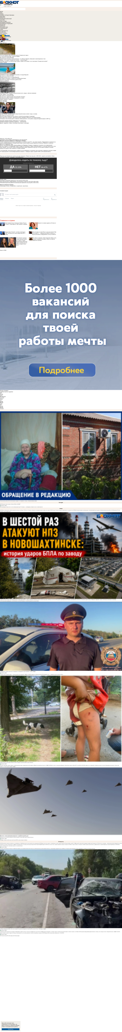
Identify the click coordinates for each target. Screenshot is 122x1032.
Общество (2, 138)
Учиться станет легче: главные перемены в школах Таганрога (57, 844)
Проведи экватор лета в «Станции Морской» (9, 77)
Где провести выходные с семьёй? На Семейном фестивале (13, 78)
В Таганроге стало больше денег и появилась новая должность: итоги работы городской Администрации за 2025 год (25, 118)
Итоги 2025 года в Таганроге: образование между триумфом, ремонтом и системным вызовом (20, 117)
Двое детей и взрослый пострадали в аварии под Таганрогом (85, 843)
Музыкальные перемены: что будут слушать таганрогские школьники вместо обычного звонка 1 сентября (60, 931)
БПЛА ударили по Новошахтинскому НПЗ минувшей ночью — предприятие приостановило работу (46, 674)
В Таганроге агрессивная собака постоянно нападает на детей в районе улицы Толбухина (17, 762)
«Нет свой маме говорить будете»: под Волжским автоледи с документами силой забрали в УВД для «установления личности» (24, 765)
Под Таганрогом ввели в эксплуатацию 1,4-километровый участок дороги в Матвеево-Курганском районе (93, 510)
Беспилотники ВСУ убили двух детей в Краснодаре (10, 935)
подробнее (10, 391)
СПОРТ (1, 29)
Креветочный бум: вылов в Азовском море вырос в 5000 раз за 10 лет (43, 599)
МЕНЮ (1, 11)
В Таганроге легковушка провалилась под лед (10, 180)
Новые (1, 198)
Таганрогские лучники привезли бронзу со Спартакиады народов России (48, 848)
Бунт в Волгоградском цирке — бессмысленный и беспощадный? (13, 674)
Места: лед (16, 185)
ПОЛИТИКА (2, 26)
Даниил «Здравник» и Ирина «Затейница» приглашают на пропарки (104, 599)
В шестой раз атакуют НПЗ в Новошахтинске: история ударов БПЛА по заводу (15, 599)
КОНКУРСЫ (2, 17)
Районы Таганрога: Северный (6, 99)
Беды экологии (3, 42)
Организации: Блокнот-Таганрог (7, 185)
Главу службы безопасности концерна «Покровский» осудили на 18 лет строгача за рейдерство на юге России (21, 931)
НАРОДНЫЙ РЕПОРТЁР (5, 22)
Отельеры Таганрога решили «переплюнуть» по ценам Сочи (62, 510)
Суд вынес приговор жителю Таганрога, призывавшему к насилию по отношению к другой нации (73, 599)
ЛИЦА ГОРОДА (3, 21)
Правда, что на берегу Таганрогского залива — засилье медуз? (13, 60)
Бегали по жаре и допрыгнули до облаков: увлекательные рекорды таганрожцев (17, 116)
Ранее (12, 198)
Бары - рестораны (7, 40)
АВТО (1, 12)
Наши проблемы (3, 100)
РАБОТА (8, 35)
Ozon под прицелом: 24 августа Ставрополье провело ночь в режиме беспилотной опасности (18, 848)
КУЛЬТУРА (2, 20)
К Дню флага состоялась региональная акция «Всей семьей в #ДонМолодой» (31, 844)
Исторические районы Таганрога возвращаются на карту (12, 97)
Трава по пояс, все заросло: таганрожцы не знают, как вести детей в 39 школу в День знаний (57, 843)
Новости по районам (4, 80)
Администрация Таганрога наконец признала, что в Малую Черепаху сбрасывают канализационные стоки (22, 58)
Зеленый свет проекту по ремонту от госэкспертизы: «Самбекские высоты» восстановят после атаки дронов (20, 843)
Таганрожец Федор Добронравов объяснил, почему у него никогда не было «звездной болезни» (97, 931)
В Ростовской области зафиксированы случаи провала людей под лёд (15, 181)
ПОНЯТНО (10, 1029)
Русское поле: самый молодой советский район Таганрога (12, 96)
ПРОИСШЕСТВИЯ (4, 27)
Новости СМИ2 (3, 250)
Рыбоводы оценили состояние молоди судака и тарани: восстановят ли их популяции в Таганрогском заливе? (23, 61)
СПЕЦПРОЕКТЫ (3, 28)
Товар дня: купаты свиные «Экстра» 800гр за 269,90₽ (11, 504)
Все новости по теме (4, 57)
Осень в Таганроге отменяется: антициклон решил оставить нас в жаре (37, 510)
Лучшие (7, 198)
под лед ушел (33, 156)
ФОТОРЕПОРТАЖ (4, 30)
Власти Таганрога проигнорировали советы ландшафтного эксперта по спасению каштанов (79, 848)
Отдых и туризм (3, 62)
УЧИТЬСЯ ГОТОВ (7, 36)
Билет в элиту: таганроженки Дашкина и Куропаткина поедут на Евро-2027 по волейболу (66, 765)
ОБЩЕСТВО (2, 24)
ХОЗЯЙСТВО (3, 32)
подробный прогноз (4, 391)
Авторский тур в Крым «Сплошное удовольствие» (10, 79)
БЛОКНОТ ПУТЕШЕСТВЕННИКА (7, 15)
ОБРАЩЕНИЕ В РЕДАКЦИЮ (6, 23)
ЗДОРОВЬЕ (2, 16)
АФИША (1, 14)
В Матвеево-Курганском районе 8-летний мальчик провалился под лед (15, 182)
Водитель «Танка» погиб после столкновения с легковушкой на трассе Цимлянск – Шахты (17, 671)
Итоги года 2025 (3, 101)
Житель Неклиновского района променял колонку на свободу (12, 510)
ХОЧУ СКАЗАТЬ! (3, 33)
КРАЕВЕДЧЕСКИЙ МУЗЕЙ (6, 18)
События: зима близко (23, 185)
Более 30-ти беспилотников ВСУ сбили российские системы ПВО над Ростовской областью (17, 837)
